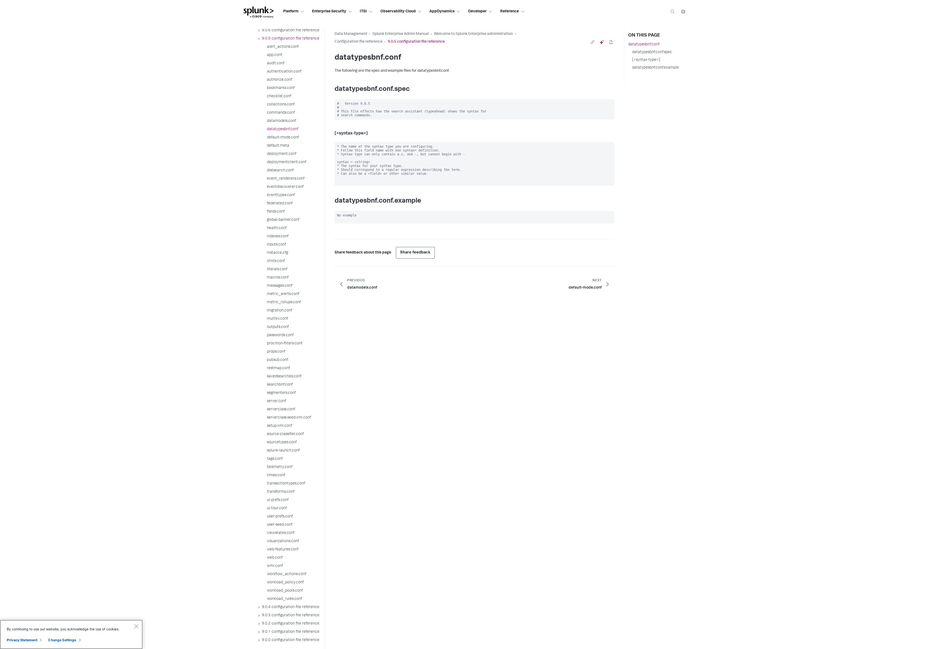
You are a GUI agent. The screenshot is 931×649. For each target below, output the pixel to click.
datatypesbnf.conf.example (655, 68)
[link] (592, 42)
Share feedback (415, 253)
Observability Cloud (398, 12)
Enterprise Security (329, 12)
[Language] (683, 11)
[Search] (672, 11)
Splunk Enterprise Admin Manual (400, 34)
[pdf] (611, 42)
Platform (290, 12)
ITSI (363, 12)
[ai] (601, 42)
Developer (477, 12)
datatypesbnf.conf (643, 45)
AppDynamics (442, 12)
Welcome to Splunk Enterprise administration (473, 34)
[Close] (136, 626)
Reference (509, 12)
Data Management (351, 34)
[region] (71, 634)
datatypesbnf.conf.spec (652, 52)
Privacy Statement (22, 640)
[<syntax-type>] (646, 60)
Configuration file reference (359, 42)
